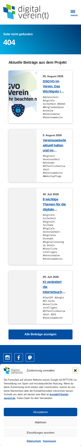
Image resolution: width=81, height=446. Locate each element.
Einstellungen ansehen (40, 432)
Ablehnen (40, 422)
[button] (75, 370)
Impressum (49, 441)
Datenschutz (34, 441)
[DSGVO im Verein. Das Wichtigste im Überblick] (22, 96)
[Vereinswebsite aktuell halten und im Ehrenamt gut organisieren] (22, 155)
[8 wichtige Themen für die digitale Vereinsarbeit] (22, 226)
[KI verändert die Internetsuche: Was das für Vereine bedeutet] (22, 297)
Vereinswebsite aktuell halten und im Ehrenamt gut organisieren (54, 150)
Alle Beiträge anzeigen (40, 334)
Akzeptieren (40, 412)
